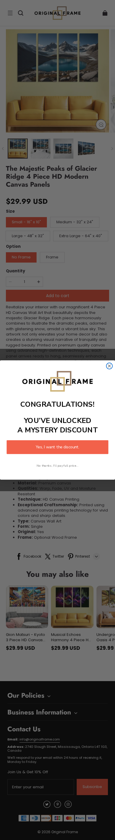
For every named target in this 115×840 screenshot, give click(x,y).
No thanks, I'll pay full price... (57, 465)
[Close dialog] (109, 366)
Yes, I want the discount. (57, 447)
